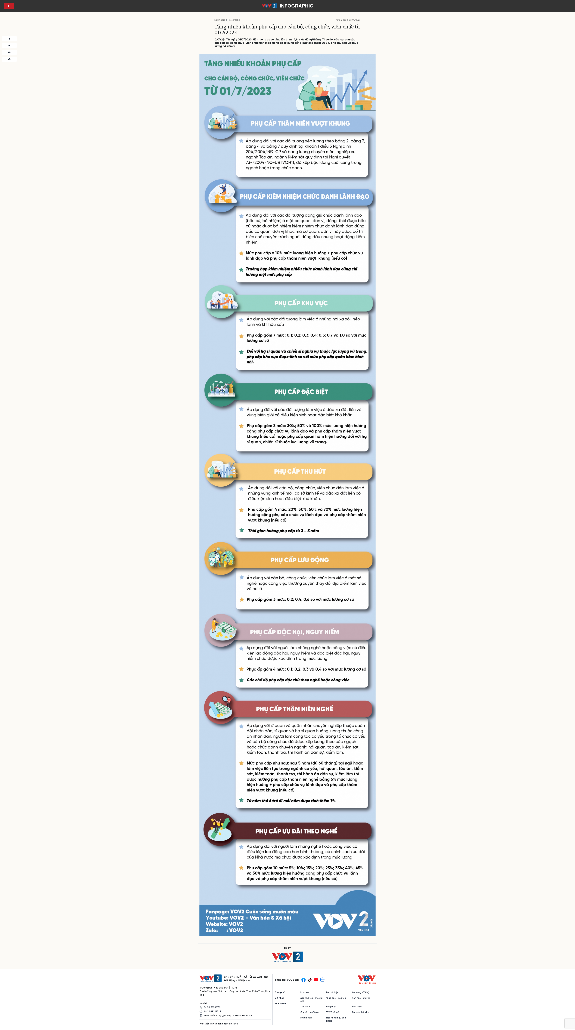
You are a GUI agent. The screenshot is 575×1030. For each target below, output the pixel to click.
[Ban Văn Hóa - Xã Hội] (269, 5)
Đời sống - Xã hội (361, 992)
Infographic (234, 20)
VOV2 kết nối (332, 1012)
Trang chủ (279, 992)
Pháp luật (331, 1006)
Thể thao (305, 1006)
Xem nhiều (280, 1003)
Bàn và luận (332, 992)
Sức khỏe (357, 1006)
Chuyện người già (309, 1012)
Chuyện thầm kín (360, 1012)
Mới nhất (279, 998)
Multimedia (219, 20)
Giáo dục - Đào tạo (336, 998)
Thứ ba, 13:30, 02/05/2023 (348, 20)
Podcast (304, 992)
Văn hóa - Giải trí (361, 998)
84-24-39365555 (212, 1007)
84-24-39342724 (212, 1011)
